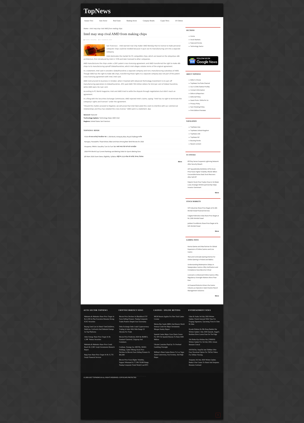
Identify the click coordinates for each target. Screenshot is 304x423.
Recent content (195, 144)
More (180, 161)
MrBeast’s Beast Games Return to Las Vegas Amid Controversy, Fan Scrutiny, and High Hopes (169, 354)
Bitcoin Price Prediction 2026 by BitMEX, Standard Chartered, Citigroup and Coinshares (133, 339)
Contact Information (197, 90)
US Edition (179, 21)
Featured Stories (196, 43)
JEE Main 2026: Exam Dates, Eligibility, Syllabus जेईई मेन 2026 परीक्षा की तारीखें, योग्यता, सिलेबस (113, 156)
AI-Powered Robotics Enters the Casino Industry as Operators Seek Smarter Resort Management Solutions (203, 288)
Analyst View (88, 21)
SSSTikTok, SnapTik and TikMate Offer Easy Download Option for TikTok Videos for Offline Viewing (203, 352)
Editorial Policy (195, 97)
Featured (94, 115)
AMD (114, 118)
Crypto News (164, 21)
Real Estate (117, 21)
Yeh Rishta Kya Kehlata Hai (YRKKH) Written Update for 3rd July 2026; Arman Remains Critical (203, 341)
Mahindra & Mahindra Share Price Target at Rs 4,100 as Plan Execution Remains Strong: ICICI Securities (99, 319)
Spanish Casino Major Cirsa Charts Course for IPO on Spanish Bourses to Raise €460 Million (169, 336)
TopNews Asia (195, 127)
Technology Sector (196, 46)
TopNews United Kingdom (199, 130)
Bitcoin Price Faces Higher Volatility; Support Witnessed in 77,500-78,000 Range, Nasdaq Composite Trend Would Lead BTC (134, 362)
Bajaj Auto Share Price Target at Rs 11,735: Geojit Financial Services (99, 356)
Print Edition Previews (198, 110)
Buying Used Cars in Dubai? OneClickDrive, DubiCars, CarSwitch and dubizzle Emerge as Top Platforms (99, 329)
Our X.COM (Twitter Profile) (200, 87)
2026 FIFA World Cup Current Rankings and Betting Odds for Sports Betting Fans (112, 151)
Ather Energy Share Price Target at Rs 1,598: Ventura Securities (97, 338)
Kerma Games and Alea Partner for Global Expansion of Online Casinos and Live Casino (202, 249)
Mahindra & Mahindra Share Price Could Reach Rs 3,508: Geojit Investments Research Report (99, 346)
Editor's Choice (195, 80)
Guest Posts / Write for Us (199, 100)
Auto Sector (103, 21)
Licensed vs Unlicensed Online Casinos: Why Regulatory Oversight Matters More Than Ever (203, 277)
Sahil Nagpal (91, 39)
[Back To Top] (218, 415)
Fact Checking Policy (197, 107)
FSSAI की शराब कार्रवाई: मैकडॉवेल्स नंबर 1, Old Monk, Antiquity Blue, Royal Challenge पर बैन (113, 137)
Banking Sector (132, 21)
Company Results (148, 21)
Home (86, 28)
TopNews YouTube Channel (200, 83)
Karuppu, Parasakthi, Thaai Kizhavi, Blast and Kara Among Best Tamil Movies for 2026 (114, 142)
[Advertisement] (152, 395)
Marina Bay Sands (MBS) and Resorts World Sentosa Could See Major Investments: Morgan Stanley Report (169, 326)
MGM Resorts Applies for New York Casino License (169, 318)
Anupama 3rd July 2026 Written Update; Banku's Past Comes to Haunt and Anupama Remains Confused (204, 362)
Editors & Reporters (197, 93)
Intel (117, 118)
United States (95, 121)
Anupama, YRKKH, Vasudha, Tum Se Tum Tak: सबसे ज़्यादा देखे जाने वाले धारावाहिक (110, 146)
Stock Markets (195, 40)
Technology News (105, 118)
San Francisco (105, 121)
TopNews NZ (194, 137)
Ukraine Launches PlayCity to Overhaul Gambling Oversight (167, 345)
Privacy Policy (195, 103)
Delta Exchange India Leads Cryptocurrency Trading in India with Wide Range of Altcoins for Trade (134, 329)
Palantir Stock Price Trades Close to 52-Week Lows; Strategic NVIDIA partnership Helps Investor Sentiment (203, 184)
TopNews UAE (195, 134)
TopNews (97, 11)
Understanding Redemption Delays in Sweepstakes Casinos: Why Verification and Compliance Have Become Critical (203, 267)
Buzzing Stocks (195, 140)
